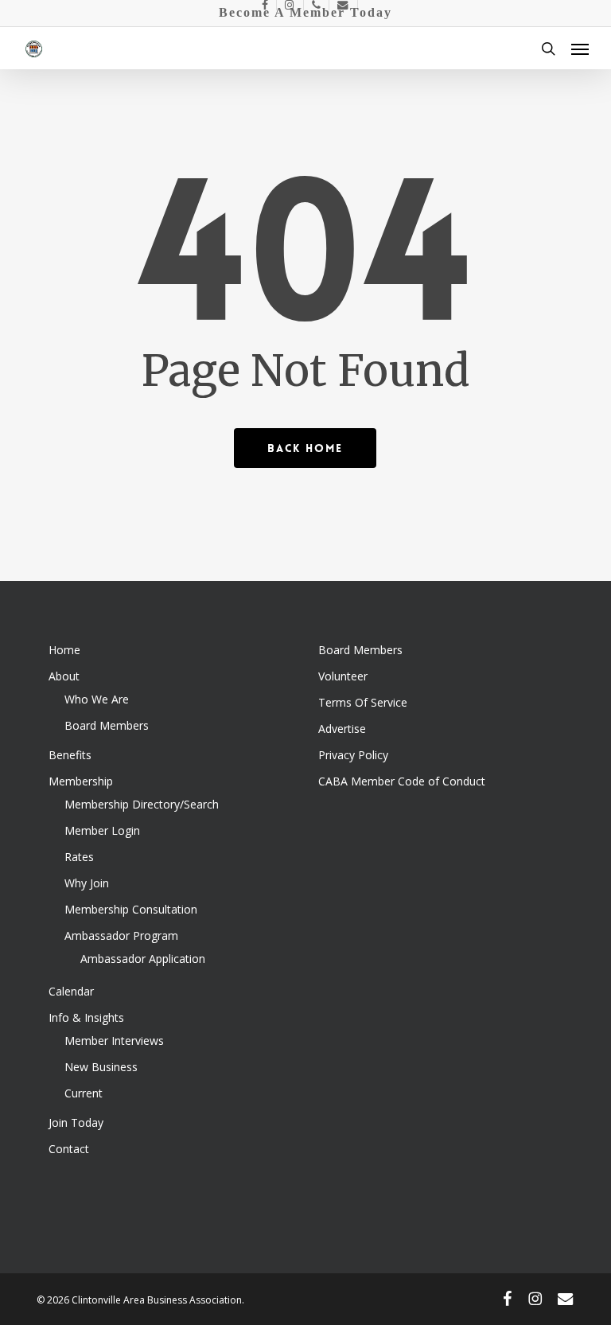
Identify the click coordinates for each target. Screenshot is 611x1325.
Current (83, 1093)
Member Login (102, 830)
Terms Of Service (362, 702)
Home (64, 649)
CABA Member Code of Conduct (401, 781)
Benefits (70, 754)
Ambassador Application (142, 958)
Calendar (71, 991)
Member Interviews (114, 1040)
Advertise (342, 728)
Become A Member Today (305, 12)
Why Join (86, 882)
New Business (101, 1066)
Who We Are (96, 699)
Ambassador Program (121, 935)
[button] (580, 49)
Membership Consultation (130, 909)
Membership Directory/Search (141, 804)
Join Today (76, 1122)
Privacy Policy (353, 754)
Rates (79, 856)
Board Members (106, 725)
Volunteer (343, 676)
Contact (69, 1148)
